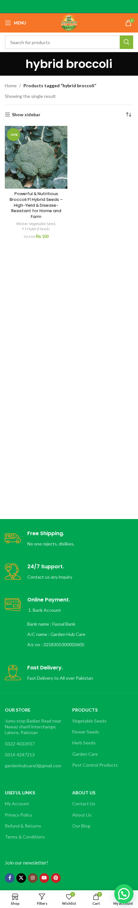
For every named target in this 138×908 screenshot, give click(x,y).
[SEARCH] (126, 42)
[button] (124, 893)
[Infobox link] (69, 538)
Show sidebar (26, 114)
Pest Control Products (95, 765)
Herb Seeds (84, 742)
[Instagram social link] (33, 878)
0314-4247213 (20, 754)
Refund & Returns (23, 825)
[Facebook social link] (9, 878)
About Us (81, 815)
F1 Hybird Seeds (36, 228)
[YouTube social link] (44, 878)
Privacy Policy (18, 815)
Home (11, 85)
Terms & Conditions (25, 836)
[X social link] (21, 878)
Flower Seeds (85, 731)
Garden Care (85, 754)
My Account (17, 803)
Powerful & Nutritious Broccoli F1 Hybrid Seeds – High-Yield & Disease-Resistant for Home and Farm (36, 205)
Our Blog (81, 825)
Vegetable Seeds (89, 721)
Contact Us (83, 803)
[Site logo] (69, 22)
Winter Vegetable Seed (35, 223)
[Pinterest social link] (56, 878)
